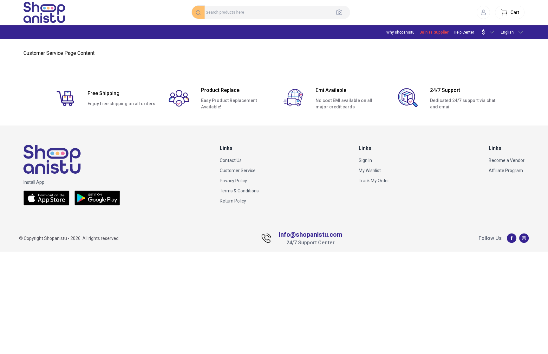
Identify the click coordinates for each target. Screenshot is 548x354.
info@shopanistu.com (310, 234)
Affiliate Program (506, 170)
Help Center (464, 32)
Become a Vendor (507, 160)
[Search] (341, 12)
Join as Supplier (434, 32)
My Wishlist (370, 170)
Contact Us (231, 160)
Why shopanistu (400, 32)
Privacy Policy (233, 180)
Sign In (365, 160)
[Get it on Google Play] (98, 198)
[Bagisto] (44, 12)
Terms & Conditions (239, 190)
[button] (483, 12)
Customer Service (238, 170)
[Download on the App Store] (46, 198)
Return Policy (233, 200)
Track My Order (374, 180)
